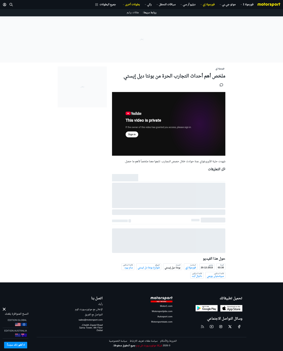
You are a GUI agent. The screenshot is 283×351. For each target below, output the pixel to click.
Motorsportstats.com (161, 322)
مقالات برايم (133, 12)
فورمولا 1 (248, 4)
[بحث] (11, 4)
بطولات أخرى (132, 4)
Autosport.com (164, 316)
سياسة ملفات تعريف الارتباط (144, 341)
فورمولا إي (209, 4)
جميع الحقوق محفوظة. (124, 345)
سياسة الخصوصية (118, 341)
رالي (149, 4)
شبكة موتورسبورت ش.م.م (149, 345)
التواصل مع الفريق (94, 315)
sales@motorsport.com (91, 320)
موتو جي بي (229, 4)
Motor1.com (166, 306)
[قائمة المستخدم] (4, 4)
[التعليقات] (220, 85)
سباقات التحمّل (167, 4)
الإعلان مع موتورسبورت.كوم (89, 309)
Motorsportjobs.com (162, 311)
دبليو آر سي (189, 4)
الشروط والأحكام (168, 341)
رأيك (100, 304)
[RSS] (202, 326)
